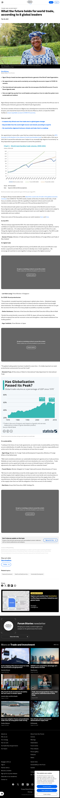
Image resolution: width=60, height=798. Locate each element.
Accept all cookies (47, 786)
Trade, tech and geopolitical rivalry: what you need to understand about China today (45, 693)
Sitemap (30, 792)
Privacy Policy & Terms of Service (30, 789)
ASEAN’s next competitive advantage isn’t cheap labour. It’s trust (44, 666)
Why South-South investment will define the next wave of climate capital (14, 692)
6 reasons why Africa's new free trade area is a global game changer (23, 121)
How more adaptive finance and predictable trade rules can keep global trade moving (15, 719)
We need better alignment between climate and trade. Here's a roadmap (25, 128)
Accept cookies (31, 275)
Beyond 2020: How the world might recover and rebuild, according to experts (26, 125)
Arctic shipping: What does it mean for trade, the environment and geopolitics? (15, 666)
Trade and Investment (9, 8)
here (41, 217)
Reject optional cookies (47, 790)
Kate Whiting (4, 71)
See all (56, 644)
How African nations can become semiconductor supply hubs (41, 719)
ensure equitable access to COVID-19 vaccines (21, 113)
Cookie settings (47, 794)
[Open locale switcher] (2, 794)
